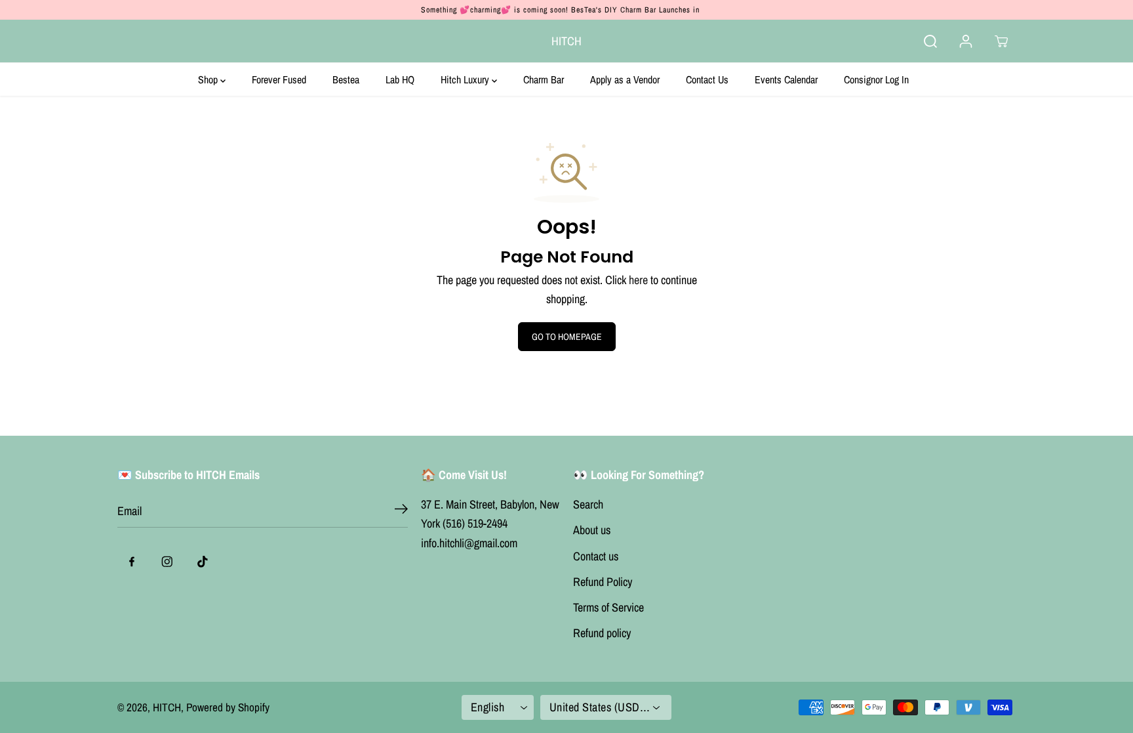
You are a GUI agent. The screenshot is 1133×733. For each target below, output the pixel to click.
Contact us (595, 556)
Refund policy (602, 633)
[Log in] (965, 41)
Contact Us (707, 79)
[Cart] (1001, 41)
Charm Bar (543, 79)
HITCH (167, 707)
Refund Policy (602, 582)
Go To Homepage (567, 337)
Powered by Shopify (227, 707)
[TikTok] (202, 561)
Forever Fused (279, 79)
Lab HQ (400, 79)
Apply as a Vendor (625, 79)
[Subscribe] (401, 511)
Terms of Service (608, 607)
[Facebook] (131, 561)
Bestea (345, 79)
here (638, 280)
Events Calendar (786, 79)
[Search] (930, 41)
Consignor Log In (876, 79)
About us (591, 530)
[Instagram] (167, 561)
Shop (209, 79)
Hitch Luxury (466, 79)
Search (588, 504)
